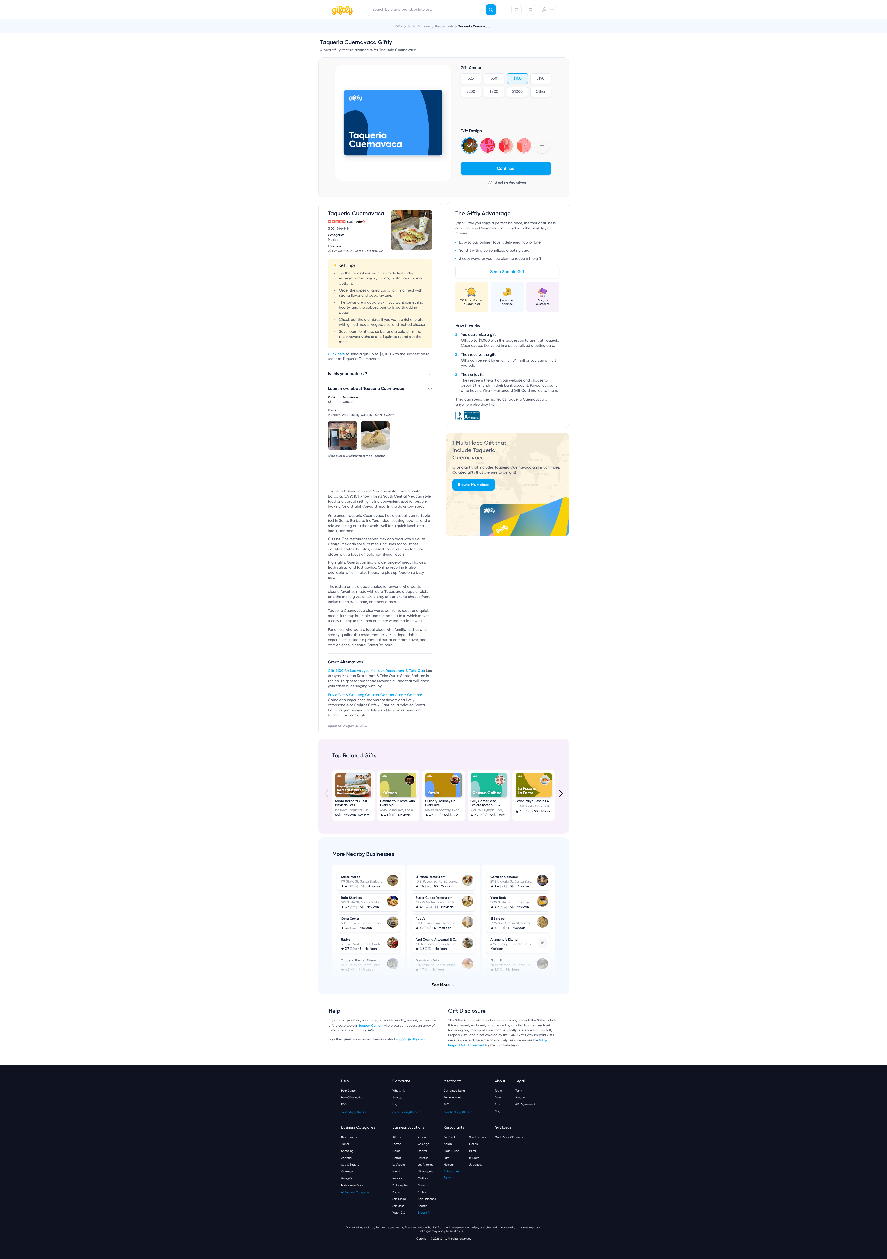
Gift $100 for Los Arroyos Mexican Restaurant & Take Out (376, 671)
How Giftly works (351, 1097)
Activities (346, 1157)
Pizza (472, 1151)
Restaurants (349, 1137)
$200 (470, 92)
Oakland (423, 1178)
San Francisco (427, 1199)
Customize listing (454, 1090)
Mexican (449, 1164)
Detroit (396, 1157)
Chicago (423, 1144)
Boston (396, 1144)
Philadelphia (400, 1185)
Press (498, 1097)
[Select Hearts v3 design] (524, 145)
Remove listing (453, 1097)
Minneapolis (425, 1171)
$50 (494, 78)
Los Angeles (425, 1164)
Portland (397, 1192)
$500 (494, 92)
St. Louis (423, 1192)
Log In (396, 1104)
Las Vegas (398, 1164)
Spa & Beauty (350, 1164)
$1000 (517, 92)
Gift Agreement (525, 1104)
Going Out (348, 1178)
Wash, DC (398, 1212)
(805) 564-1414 (339, 228)
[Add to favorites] (506, 183)
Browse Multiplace (473, 484)
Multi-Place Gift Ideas (509, 1137)
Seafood (449, 1137)
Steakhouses (477, 1137)
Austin (422, 1137)
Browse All (424, 1212)
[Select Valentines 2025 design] (487, 145)
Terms (518, 1090)
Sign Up (397, 1097)
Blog (497, 1111)
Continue (505, 168)
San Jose (398, 1206)
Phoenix (423, 1185)
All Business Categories (355, 1192)
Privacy (520, 1097)
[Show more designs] (542, 145)
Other (540, 92)
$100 (517, 78)
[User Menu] (548, 10)
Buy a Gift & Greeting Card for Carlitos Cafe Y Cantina (374, 695)
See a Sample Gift (507, 271)
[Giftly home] (342, 10)
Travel (345, 1144)
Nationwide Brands (353, 1185)
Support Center (369, 1026)
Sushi (447, 1157)
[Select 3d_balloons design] (505, 145)
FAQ (344, 1104)
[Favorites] (516, 10)
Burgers (474, 1157)
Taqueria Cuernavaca (475, 26)
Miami (396, 1171)
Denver (422, 1151)
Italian (448, 1144)
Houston (423, 1157)
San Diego (399, 1199)
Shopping (347, 1151)
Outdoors (347, 1171)
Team (498, 1090)
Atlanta (397, 1137)
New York (398, 1178)
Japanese (475, 1164)
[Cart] (530, 10)
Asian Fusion (451, 1151)
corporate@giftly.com (406, 1112)
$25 (471, 78)
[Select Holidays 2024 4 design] (469, 145)
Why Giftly (398, 1090)
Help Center (349, 1090)
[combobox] (432, 9)
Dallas (396, 1151)
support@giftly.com (411, 1039)
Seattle (422, 1206)
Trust (498, 1104)
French (473, 1144)
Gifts (398, 26)
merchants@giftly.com (458, 1112)
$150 (540, 78)
